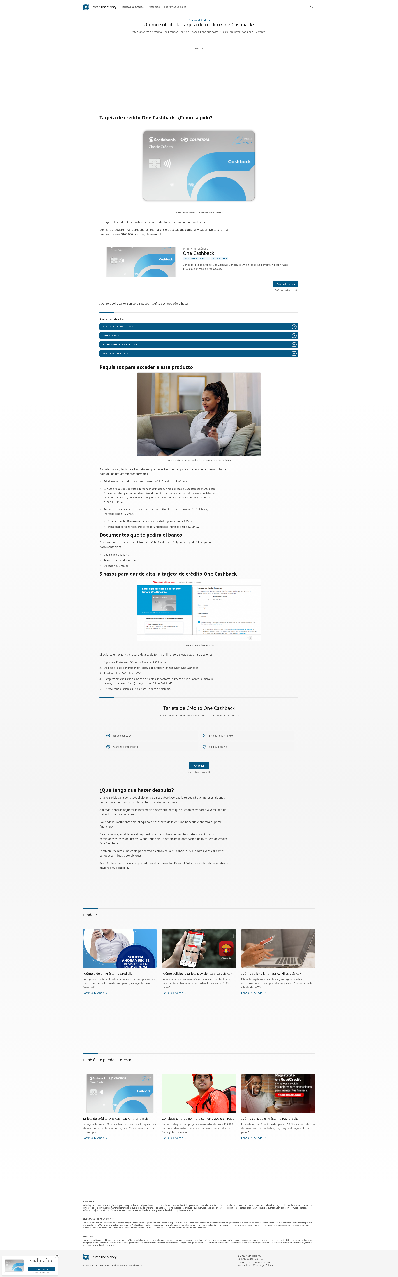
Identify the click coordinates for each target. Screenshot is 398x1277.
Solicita (199, 766)
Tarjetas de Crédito (133, 7)
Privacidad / (89, 1265)
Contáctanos (135, 1265)
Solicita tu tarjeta (286, 284)
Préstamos (153, 7)
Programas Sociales (174, 7)
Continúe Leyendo (93, 993)
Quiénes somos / (120, 1265)
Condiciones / (103, 1265)
